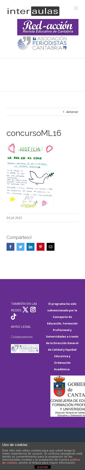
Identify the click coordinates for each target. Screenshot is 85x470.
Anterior (72, 112)
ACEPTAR (42, 467)
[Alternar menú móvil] (76, 8)
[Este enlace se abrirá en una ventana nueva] (64, 396)
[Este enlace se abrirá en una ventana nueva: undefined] (42, 43)
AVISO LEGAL (21, 326)
